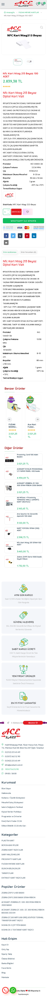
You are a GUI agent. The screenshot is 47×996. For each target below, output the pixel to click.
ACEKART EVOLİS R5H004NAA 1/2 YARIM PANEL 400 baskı (29, 470)
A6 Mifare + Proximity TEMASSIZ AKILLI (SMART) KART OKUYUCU (28, 499)
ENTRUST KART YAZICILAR (13, 878)
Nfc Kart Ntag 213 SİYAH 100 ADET (29, 543)
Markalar (5, 977)
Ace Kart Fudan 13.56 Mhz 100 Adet (14, 425)
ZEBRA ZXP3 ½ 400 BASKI (13, 893)
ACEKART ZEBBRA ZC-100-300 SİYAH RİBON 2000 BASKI (29, 484)
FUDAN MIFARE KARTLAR (29, 12)
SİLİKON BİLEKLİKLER (11, 868)
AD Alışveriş (33, 991)
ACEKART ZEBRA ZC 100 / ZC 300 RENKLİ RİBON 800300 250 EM (23, 911)
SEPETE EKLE (16, 212)
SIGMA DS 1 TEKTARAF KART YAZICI (18, 930)
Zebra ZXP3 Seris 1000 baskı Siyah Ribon (29, 558)
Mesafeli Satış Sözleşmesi (12, 802)
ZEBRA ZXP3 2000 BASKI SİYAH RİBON (18, 897)
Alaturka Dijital (19, 991)
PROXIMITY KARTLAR (11, 859)
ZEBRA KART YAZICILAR (12, 850)
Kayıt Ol (5, 945)
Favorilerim (6, 968)
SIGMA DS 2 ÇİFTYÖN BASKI (14, 925)
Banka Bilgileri (8, 963)
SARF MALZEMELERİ (11, 854)
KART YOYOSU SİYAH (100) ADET (28, 529)
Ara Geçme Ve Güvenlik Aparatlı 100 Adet (27, 515)
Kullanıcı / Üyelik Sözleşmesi (13, 798)
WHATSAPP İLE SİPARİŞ (23, 221)
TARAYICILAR (7, 873)
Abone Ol (33, 722)
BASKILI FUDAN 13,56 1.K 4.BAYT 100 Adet (34, 425)
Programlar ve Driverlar (12, 816)
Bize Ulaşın (6, 788)
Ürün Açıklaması (9, 252)
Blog (4, 972)
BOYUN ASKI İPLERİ (10, 845)
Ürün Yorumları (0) (28, 252)
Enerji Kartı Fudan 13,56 (12, 821)
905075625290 (12, 769)
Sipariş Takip (7, 954)
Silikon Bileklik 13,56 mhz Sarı (14, 826)
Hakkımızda (6, 793)
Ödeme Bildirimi (8, 959)
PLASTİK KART (8, 840)
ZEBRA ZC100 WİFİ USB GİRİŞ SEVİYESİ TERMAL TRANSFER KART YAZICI (22, 919)
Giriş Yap (5, 949)
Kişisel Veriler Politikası (11, 812)
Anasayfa (10, 12)
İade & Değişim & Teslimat (12, 807)
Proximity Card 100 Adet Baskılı (27, 456)
